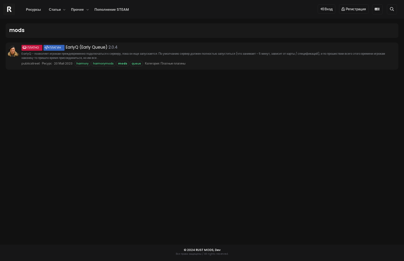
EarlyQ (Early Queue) (67, 47)
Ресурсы (33, 9)
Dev (217, 250)
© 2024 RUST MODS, (199, 250)
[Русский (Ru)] (377, 9)
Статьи (55, 9)
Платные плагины (173, 63)
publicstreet (31, 63)
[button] (64, 9)
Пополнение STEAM (111, 9)
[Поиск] (392, 9)
